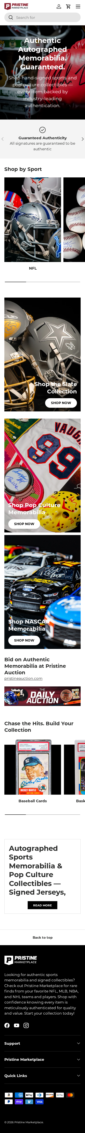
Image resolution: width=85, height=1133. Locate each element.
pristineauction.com (23, 678)
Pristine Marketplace (28, 1122)
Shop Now (61, 403)
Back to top (43, 937)
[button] (68, 6)
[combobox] (42, 17)
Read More (42, 905)
